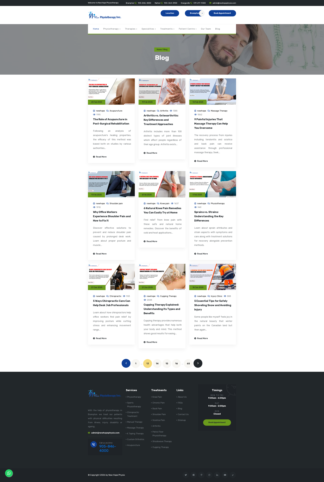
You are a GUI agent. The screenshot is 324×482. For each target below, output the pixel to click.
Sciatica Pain (159, 420)
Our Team (206, 29)
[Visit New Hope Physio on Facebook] (193, 475)
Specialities (148, 29)
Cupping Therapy (168, 296)
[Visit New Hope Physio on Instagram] (209, 475)
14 (157, 363)
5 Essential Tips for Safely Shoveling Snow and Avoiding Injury (212, 305)
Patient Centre (187, 29)
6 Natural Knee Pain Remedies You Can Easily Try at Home (162, 210)
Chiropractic (115, 296)
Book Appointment (222, 13)
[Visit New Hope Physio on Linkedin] (217, 475)
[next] (198, 363)
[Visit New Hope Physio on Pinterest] (201, 475)
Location (170, 13)
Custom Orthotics (135, 439)
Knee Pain (157, 397)
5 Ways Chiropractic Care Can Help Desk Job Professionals (111, 303)
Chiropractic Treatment (133, 414)
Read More (101, 157)
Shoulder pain (116, 203)
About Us (182, 397)
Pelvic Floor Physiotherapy (159, 434)
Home (96, 29)
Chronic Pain (159, 403)
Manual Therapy (134, 422)
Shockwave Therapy (162, 441)
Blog (217, 29)
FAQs (180, 403)
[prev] (126, 363)
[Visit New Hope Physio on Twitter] (186, 475)
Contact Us (183, 414)
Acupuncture (116, 111)
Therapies (130, 29)
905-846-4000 (144, 3)
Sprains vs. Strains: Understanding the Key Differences (208, 216)
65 (188, 363)
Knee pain (164, 203)
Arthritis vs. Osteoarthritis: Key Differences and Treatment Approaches (161, 120)
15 (167, 363)
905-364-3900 (170, 3)
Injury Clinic (216, 296)
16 (176, 363)
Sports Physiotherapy (134, 405)
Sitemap (182, 420)
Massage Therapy (219, 111)
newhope (100, 111)
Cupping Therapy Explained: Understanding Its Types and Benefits (162, 309)
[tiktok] (233, 475)
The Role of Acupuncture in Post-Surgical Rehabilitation (111, 121)
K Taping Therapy (135, 433)
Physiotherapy (111, 29)
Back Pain (157, 408)
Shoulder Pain (159, 414)
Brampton (194, 13)
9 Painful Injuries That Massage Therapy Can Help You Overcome (211, 123)
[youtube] (225, 475)
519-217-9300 (200, 3)
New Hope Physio (116, 475)
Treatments (166, 29)
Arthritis (164, 111)
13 (147, 363)
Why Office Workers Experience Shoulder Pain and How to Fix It (112, 216)
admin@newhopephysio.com (224, 3)
